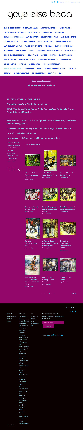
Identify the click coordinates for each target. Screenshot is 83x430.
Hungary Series (12, 158)
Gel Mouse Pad (33, 32)
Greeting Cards (34, 64)
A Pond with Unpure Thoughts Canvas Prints (32, 175)
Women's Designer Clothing (55, 68)
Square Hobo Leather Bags (13, 37)
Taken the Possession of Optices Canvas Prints (66, 244)
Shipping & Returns (38, 73)
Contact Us (52, 73)
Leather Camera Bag (11, 41)
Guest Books (59, 32)
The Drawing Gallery (30, 28)
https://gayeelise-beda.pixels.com (21, 133)
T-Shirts (31, 50)
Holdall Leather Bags (45, 41)
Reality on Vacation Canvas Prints (32, 208)
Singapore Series (12, 156)
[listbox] (37, 144)
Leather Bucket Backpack (13, 46)
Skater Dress (21, 50)
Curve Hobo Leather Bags (64, 46)
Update (20, 170)
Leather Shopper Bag (68, 37)
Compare (32, 162)
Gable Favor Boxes (65, 55)
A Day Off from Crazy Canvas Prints (49, 174)
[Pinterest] (54, 2)
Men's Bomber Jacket (63, 41)
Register (73, 2)
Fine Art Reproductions (12, 68)
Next (73, 293)
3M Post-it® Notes (10, 59)
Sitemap (9, 321)
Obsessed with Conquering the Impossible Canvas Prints (32, 280)
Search (62, 2)
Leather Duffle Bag (28, 41)
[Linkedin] (57, 2)
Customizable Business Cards (14, 55)
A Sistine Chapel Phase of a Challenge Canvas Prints (50, 243)
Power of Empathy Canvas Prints (67, 174)
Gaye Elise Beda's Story (12, 28)
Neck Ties (53, 55)
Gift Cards (7, 73)
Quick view (32, 159)
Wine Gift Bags (65, 28)
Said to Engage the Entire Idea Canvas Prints (49, 209)
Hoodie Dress (8, 50)
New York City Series (13, 145)
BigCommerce (13, 424)
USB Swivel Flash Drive (27, 59)
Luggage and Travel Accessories (48, 50)
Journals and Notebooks (47, 59)
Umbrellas (48, 46)
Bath (39, 68)
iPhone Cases (30, 68)
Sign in (67, 2)
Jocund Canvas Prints (65, 278)
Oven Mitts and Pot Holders (14, 32)
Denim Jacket (47, 32)
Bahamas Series (12, 148)
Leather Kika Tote (32, 37)
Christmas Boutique (21, 73)
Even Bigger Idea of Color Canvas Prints (67, 208)
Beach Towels (33, 55)
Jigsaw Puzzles (69, 50)
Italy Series (10, 150)
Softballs (22, 64)
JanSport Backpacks (48, 28)
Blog (60, 73)
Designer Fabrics (10, 64)
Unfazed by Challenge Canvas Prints (31, 243)
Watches (44, 55)
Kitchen (71, 68)
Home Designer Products (51, 64)
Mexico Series (11, 161)
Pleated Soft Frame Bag (33, 46)
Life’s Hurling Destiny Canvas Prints (48, 279)
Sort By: (28, 144)
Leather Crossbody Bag (49, 37)
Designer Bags (65, 59)
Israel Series (11, 153)
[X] (52, 2)
